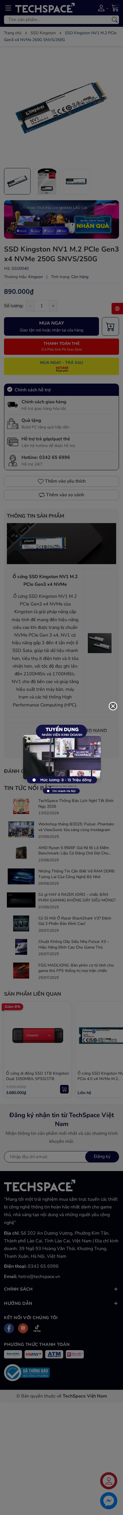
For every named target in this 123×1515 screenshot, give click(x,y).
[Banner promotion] (61, 757)
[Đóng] (113, 706)
